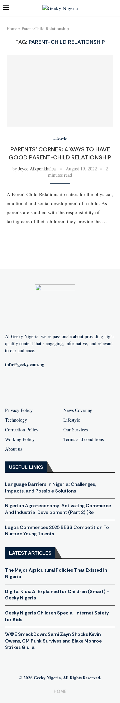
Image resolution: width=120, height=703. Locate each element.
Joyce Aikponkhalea (37, 168)
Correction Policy (21, 429)
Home (12, 28)
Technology (16, 420)
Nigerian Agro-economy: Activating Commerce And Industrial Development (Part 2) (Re (58, 509)
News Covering (77, 410)
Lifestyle (71, 420)
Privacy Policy (19, 410)
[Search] (113, 8)
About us (13, 449)
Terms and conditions (83, 439)
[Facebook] (28, 386)
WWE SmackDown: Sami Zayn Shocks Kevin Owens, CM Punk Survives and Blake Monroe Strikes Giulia (53, 640)
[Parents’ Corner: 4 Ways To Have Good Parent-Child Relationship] (60, 90)
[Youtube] (49, 386)
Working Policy (20, 439)
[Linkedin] (92, 386)
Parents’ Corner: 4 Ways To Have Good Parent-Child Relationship (60, 153)
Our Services (75, 429)
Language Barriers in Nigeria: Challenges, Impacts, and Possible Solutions (50, 487)
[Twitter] (70, 386)
